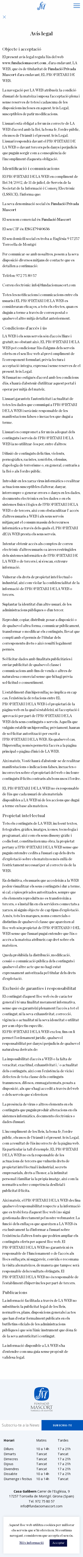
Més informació (31, 1543)
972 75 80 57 (26, 276)
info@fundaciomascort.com (41, 1506)
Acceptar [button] (58, 1543)
